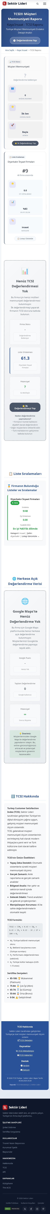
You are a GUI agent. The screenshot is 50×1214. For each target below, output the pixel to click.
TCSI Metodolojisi (26, 1051)
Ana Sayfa (9, 50)
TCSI (5, 1167)
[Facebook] (31, 1209)
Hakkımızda (8, 1163)
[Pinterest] (43, 1209)
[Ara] (37, 3)
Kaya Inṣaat (22, 50)
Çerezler (41, 1203)
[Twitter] (25, 1209)
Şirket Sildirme (9, 1127)
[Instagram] (37, 1209)
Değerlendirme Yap (27, 40)
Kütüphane (8, 1183)
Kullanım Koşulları (28, 1203)
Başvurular (7, 1152)
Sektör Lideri (35, 1085)
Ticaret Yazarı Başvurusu (14, 1143)
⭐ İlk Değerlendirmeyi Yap (25, 143)
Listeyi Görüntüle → (30, 536)
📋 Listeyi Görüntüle (25, 239)
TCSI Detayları (26, 1040)
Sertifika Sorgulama (11, 1131)
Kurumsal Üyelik (10, 1147)
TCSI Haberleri (26, 1055)
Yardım (26, 1065)
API (4, 1172)
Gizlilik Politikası (12, 1203)
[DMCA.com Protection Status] (12, 1209)
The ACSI (7, 1187)
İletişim (26, 1070)
